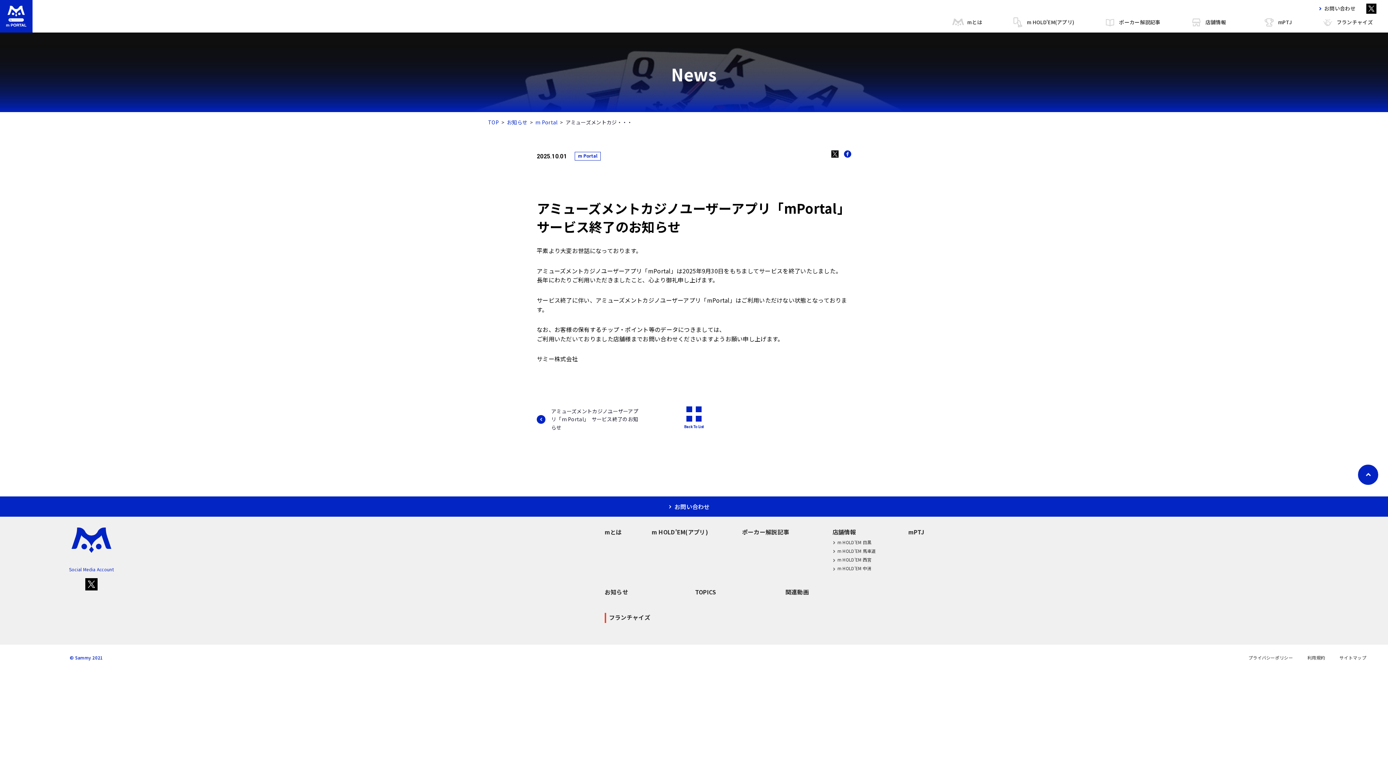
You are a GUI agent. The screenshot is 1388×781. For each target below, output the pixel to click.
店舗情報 (1215, 22)
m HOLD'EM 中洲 (854, 568)
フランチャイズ (1355, 22)
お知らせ (517, 122)
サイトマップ (1353, 658)
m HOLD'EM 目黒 (854, 542)
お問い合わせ (1339, 8)
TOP (493, 122)
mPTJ (1285, 22)
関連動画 (797, 592)
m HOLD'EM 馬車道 (856, 551)
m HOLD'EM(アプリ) (1050, 22)
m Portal (546, 122)
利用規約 (1316, 658)
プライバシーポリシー (1270, 658)
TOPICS (705, 592)
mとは (974, 22)
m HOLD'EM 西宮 (854, 559)
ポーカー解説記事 (1139, 22)
